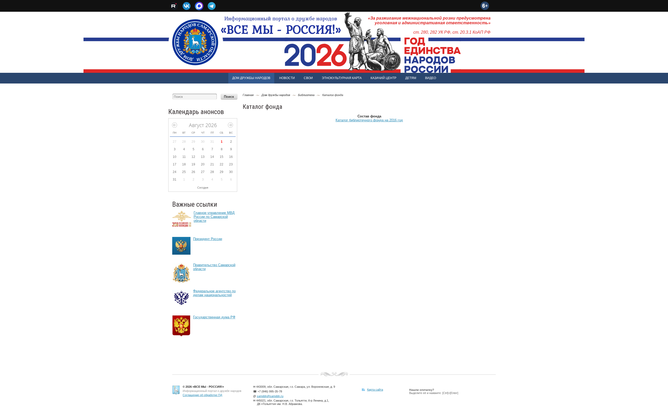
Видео (430, 78)
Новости (287, 78)
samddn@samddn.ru (270, 396)
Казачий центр (383, 78)
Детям (410, 78)
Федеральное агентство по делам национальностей (214, 293)
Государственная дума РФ (214, 317)
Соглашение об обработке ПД (202, 395)
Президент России (207, 239)
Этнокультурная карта (342, 78)
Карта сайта (375, 389)
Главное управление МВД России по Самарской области (214, 217)
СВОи (308, 78)
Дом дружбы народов (251, 78)
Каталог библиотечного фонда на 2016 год (369, 120)
